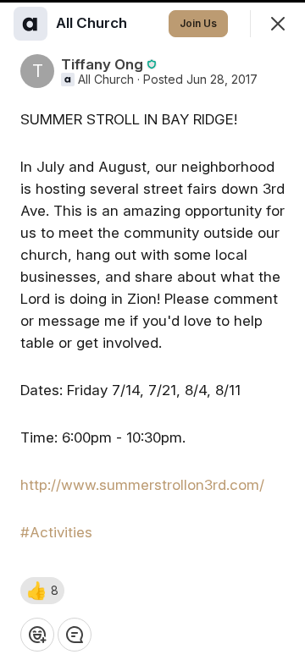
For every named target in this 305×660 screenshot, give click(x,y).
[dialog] (152, 330)
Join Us (198, 23)
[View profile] (30, 24)
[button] (42, 590)
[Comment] (75, 635)
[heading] (93, 23)
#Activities (56, 532)
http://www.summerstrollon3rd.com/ (142, 484)
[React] (37, 635)
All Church (106, 79)
